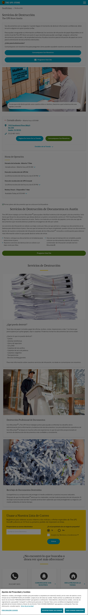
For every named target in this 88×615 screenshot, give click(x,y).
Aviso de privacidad (27, 606)
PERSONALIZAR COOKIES (10, 610)
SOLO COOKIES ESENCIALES (75, 610)
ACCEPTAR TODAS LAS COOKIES (52, 610)
